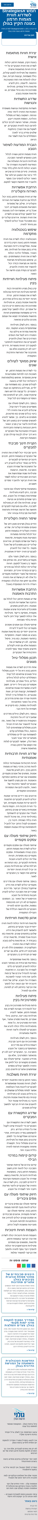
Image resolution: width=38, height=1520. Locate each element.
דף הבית (33, 29)
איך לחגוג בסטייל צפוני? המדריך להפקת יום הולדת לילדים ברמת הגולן (20, 1441)
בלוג (27, 29)
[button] (19, 4)
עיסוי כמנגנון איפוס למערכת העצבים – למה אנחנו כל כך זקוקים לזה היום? (20, 1495)
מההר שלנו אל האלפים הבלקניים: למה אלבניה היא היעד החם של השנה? (20, 1477)
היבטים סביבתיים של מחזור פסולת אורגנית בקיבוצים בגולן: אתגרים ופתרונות (20, 1278)
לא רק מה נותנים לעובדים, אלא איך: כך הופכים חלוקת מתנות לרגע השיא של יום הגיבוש (20, 1451)
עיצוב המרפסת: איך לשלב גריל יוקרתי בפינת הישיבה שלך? (21, 1433)
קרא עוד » (30, 1309)
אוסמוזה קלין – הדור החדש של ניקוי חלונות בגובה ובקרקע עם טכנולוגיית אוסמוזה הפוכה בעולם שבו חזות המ (21, 1486)
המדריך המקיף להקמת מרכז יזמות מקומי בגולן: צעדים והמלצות (19, 1323)
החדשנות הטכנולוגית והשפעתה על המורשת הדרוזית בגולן (19, 1363)
